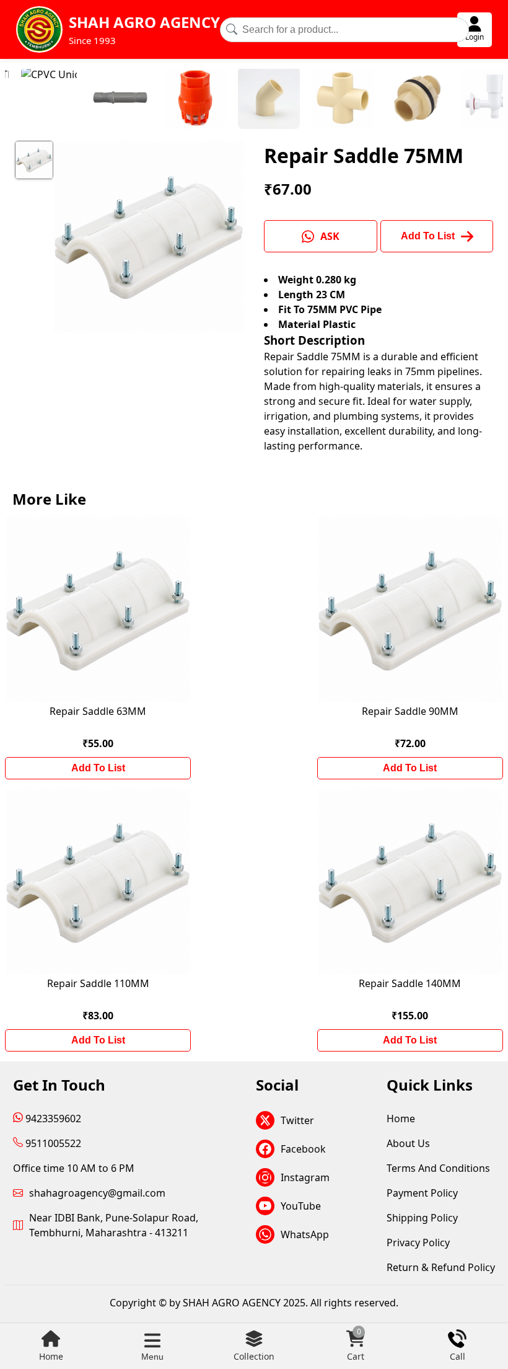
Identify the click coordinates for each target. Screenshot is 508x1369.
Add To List (98, 768)
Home (51, 1356)
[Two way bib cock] (455, 100)
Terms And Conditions (438, 1168)
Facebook (303, 1149)
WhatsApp (305, 1234)
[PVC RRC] (83, 100)
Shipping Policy (422, 1218)
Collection (254, 1356)
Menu (152, 1357)
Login (474, 37)
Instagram (305, 1177)
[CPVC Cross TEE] (306, 100)
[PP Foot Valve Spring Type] (157, 100)
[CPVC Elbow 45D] (232, 100)
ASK (329, 236)
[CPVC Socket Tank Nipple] (380, 100)
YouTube (301, 1206)
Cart (355, 1345)
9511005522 (52, 1143)
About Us (408, 1143)
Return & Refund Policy (441, 1267)
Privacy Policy (418, 1242)
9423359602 (52, 1118)
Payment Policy (422, 1193)
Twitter (297, 1120)
